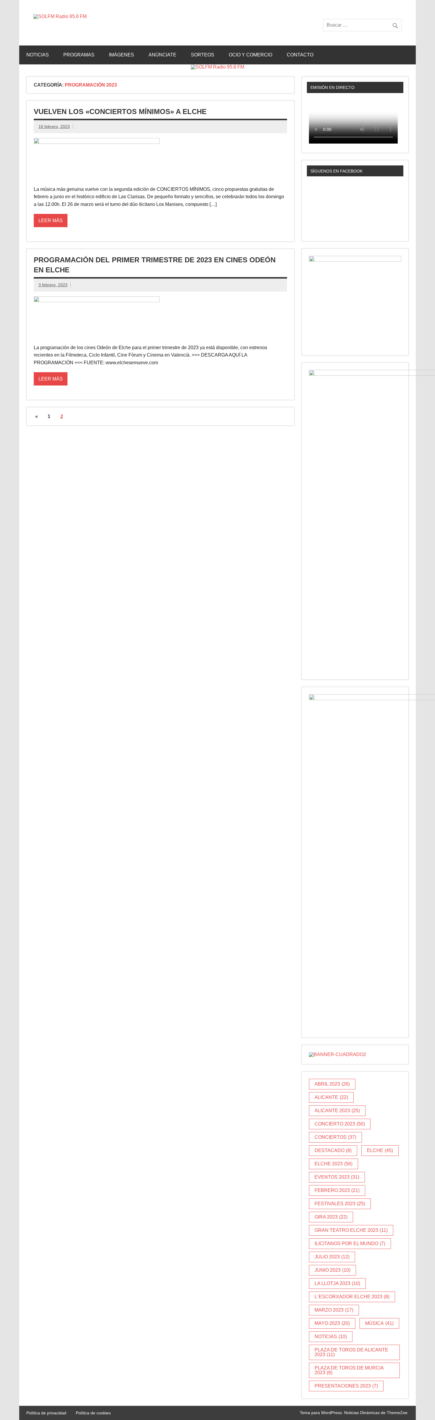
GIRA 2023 (331, 1216)
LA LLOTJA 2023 (337, 1283)
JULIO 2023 (332, 1256)
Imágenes (121, 54)
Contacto (300, 54)
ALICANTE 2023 (337, 1110)
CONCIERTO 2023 (340, 1123)
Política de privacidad (46, 1413)
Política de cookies (93, 1413)
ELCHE (380, 1150)
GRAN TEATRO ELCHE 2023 (351, 1230)
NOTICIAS (331, 1336)
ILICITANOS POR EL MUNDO (350, 1243)
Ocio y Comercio (250, 54)
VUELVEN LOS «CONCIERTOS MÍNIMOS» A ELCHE (120, 112)
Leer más (50, 220)
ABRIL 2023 (332, 1083)
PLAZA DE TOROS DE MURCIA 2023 (349, 1370)
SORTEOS (202, 54)
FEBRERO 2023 (337, 1190)
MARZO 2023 (334, 1309)
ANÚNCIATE (162, 54)
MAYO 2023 (332, 1323)
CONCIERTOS (335, 1137)
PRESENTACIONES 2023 (346, 1385)
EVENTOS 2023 (337, 1177)
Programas (78, 54)
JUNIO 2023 (332, 1270)
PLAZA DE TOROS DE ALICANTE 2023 (351, 1352)
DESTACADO (333, 1150)
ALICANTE (331, 1097)
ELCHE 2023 (333, 1163)
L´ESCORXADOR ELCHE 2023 (352, 1296)
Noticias (37, 54)
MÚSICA (379, 1323)
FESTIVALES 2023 (340, 1203)
